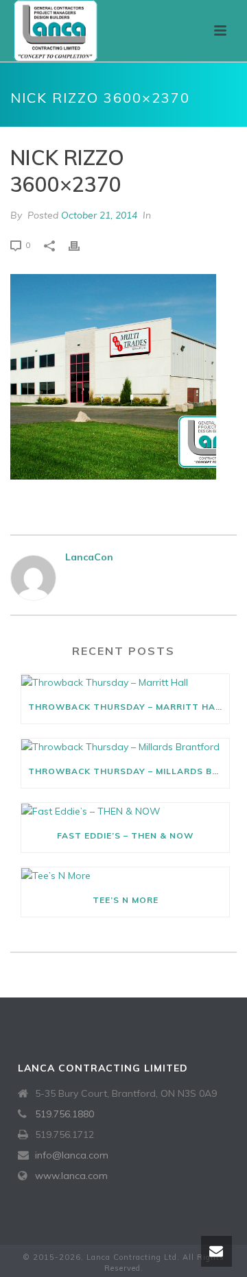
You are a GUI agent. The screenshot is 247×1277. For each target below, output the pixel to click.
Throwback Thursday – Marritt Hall (127, 707)
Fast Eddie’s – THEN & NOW (125, 835)
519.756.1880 (64, 1114)
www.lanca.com (71, 1175)
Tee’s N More (125, 900)
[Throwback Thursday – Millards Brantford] (125, 747)
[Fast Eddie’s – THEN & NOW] (125, 811)
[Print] (81, 245)
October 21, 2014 (99, 215)
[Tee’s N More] (125, 875)
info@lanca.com (71, 1155)
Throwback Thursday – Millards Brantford (128, 771)
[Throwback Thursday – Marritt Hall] (125, 682)
